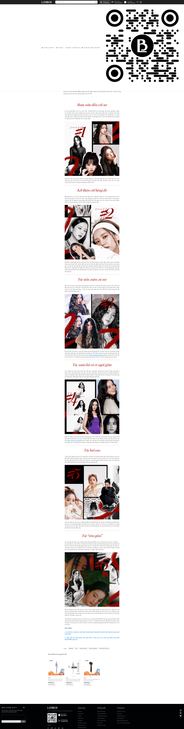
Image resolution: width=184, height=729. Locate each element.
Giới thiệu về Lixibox (121, 711)
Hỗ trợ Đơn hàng (120, 718)
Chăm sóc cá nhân (81, 725)
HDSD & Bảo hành (101, 711)
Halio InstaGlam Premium (96, 355)
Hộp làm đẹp (80, 713)
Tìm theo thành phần (82, 727)
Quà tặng (80, 711)
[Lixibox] (47, 2)
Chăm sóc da (80, 718)
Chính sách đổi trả (101, 718)
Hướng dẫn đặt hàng (101, 713)
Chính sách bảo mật (101, 720)
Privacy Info (99, 723)
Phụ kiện (79, 716)
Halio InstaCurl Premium (74, 440)
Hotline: (49, 725)
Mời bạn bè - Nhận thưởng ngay (123, 723)
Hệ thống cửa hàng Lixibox (122, 720)
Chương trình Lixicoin (121, 716)
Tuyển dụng (119, 713)
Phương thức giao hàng (102, 716)
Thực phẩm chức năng (82, 723)
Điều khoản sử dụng (101, 725)
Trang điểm (80, 720)
